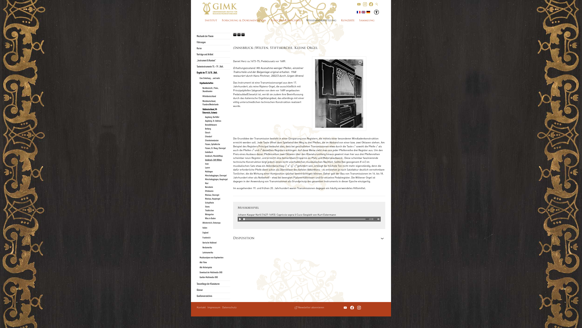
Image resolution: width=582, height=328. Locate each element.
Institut (211, 20)
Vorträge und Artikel (205, 54)
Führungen (201, 42)
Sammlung (367, 20)
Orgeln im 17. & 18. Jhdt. (207, 72)
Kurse (199, 48)
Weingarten (209, 214)
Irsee (207, 163)
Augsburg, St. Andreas (213, 120)
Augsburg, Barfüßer (212, 116)
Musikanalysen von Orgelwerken (211, 257)
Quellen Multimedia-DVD (209, 277)
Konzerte (348, 20)
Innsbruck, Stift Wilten (213, 159)
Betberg (208, 128)
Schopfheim (209, 202)
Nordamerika (207, 247)
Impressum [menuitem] (213, 307)
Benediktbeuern (211, 124)
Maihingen (209, 171)
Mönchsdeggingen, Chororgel (216, 175)
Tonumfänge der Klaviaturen (208, 283)
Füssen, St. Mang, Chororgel (215, 148)
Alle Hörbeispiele (206, 267)
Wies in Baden (210, 218)
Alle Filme (203, 262)
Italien (204, 227)
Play (240, 219)
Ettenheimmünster (212, 140)
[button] (359, 4)
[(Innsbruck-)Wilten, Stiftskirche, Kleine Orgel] (339, 93)
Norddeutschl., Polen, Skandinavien (210, 89)
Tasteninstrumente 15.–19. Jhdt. (210, 66)
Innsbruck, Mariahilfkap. (214, 155)
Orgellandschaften (206, 82)
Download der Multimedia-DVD (211, 272)
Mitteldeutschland (209, 96)
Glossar (200, 289)
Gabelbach (209, 152)
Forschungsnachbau (286, 20)
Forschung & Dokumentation (244, 20)
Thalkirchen (209, 210)
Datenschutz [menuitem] (229, 307)
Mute (378, 219)
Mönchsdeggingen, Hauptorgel (216, 179)
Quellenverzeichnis (204, 295)
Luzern (207, 167)
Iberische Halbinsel (209, 242)
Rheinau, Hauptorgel (212, 198)
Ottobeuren (209, 190)
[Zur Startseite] (219, 8)
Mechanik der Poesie (205, 36)
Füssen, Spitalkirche (212, 144)
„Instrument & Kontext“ (206, 60)
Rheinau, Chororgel (212, 194)
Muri (206, 183)
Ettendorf (208, 136)
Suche (377, 4)
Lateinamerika (207, 252)
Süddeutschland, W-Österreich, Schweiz (209, 111)
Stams (207, 206)
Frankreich (206, 237)
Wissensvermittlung (321, 20)
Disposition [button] (243, 238)
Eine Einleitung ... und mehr (210, 78)
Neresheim (209, 186)
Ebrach (207, 132)
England (205, 232)
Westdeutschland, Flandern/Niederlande (210, 102)
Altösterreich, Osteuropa (211, 222)
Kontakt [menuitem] (201, 307)
